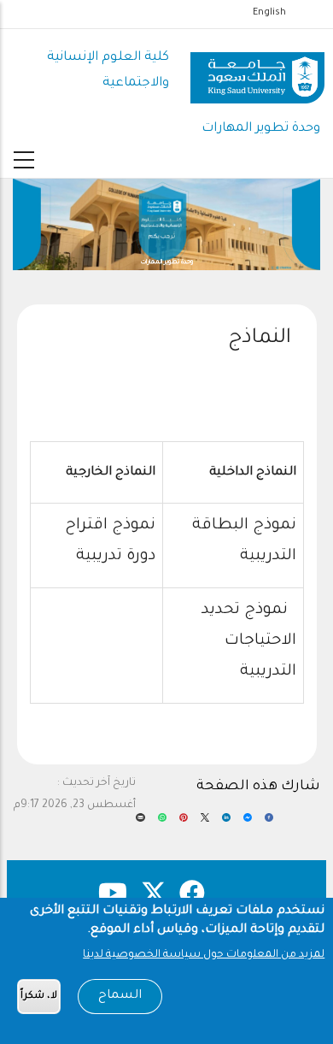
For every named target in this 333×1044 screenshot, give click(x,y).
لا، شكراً (38, 996)
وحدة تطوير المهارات (261, 128)
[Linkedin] (226, 823)
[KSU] (257, 71)
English (269, 13)
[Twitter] (205, 823)
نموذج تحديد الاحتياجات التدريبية (249, 641)
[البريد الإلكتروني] (140, 823)
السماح (120, 996)
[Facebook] (269, 823)
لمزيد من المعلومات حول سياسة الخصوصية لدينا (203, 955)
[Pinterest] (183, 823)
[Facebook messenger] (247, 823)
